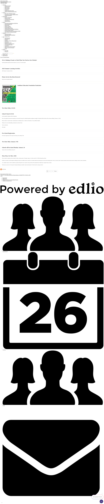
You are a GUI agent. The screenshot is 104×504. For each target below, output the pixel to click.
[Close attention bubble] (102, 494)
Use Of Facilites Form (8, 44)
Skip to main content (3, 0)
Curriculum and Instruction (9, 19)
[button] (4, 4)
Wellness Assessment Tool (7, 180)
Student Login (5, 54)
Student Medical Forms (9, 28)
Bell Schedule (7, 8)
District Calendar (8, 26)
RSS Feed (4, 169)
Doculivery (7, 41)
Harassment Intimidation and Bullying (11, 23)
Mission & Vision (8, 5)
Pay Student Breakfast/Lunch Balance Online (12, 31)
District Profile (7, 6)
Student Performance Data (9, 10)
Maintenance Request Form (9, 43)
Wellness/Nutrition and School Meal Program (10, 179)
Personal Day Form (8, 42)
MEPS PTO (5, 178)
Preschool (6, 51)
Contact (101, 502)
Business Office (7, 18)
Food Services (7, 20)
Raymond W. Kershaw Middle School (11, 14)
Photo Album (7, 7)
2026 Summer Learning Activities (10, 32)
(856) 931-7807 (28, 175)
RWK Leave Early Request (9, 47)
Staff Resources (7, 37)
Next (55, 171)
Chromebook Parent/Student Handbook (11, 29)
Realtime (6, 39)
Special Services (7, 21)
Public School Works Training (10, 46)
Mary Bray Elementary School (10, 13)
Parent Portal (7, 25)
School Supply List (8, 27)
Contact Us (7, 9)
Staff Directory (7, 38)
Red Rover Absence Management (10, 40)
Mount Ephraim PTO (8, 24)
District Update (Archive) (9, 30)
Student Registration (8, 15)
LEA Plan (6, 50)
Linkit (6, 48)
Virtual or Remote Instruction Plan (10, 11)
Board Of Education (8, 17)
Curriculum (7, 45)
